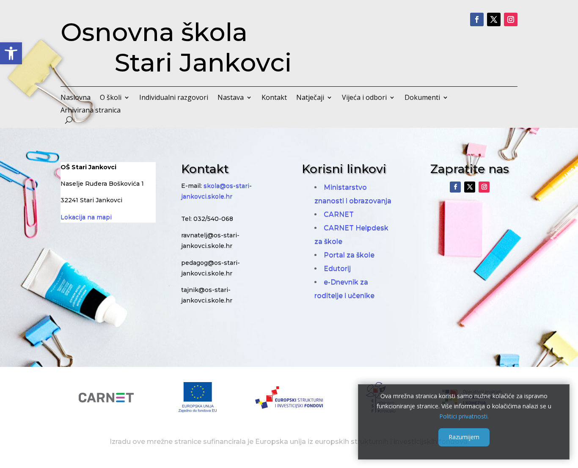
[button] (11, 53)
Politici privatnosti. (464, 416)
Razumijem (464, 437)
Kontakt (274, 98)
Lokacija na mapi (86, 217)
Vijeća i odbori (364, 98)
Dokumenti (422, 98)
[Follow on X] (494, 19)
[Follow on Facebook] (477, 19)
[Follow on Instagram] (510, 19)
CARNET (339, 214)
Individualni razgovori (173, 98)
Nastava (230, 98)
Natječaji (310, 98)
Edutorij (337, 268)
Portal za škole (349, 255)
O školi (110, 98)
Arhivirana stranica (91, 111)
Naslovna (76, 98)
